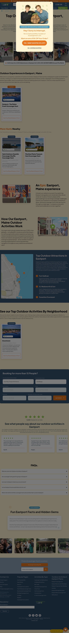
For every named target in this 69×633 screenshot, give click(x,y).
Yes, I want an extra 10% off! (34, 43)
